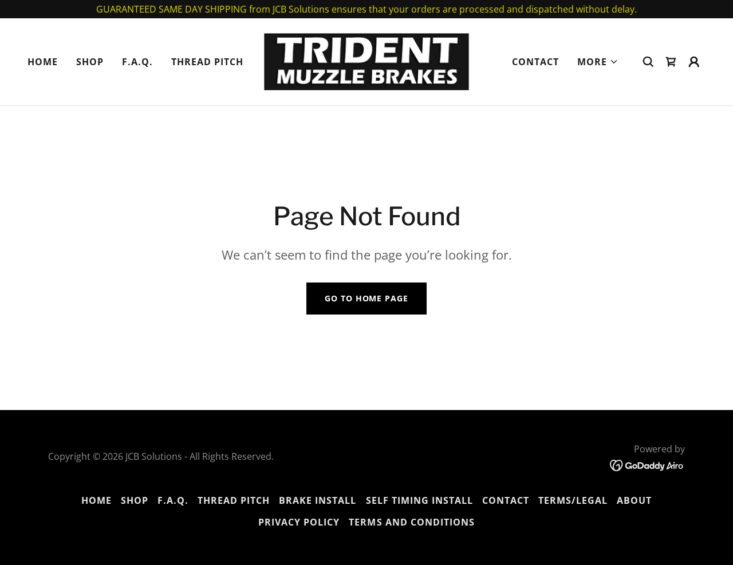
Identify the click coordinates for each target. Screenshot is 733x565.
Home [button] (96, 500)
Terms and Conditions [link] (411, 522)
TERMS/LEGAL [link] (573, 500)
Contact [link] (535, 61)
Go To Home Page (366, 298)
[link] (366, 60)
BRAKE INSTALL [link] (317, 500)
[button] (597, 62)
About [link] (634, 500)
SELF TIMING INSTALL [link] (419, 500)
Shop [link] (90, 61)
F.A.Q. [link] (137, 61)
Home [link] (42, 61)
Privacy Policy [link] (299, 522)
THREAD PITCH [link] (207, 61)
